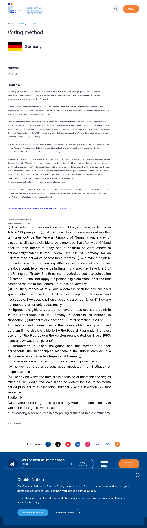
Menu (131, 8)
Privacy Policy (55, 486)
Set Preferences (65, 512)
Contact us (128, 464)
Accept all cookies (33, 512)
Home (10, 24)
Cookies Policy (31, 486)
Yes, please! (83, 464)
